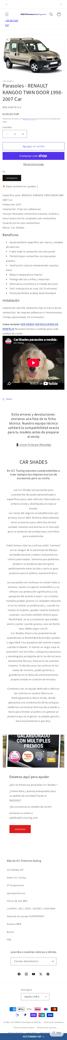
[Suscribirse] (52, 961)
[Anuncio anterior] (6, 4)
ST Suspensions (15, 885)
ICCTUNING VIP (15, 869)
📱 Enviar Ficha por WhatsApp (33, 444)
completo (12, 178)
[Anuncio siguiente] (60, 4)
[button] (33, 1036)
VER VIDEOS (27, 324)
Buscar (10, 931)
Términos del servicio (46, 1027)
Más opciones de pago (33, 164)
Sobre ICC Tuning (16, 877)
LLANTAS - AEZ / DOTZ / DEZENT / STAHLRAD (31, 908)
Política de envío (15, 1033)
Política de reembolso (54, 1022)
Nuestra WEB (14, 924)
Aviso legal (31, 1033)
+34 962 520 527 (11, 23)
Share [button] (9, 398)
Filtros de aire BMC (17, 900)
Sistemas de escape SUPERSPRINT (25, 916)
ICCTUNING (15, 1022)
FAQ (9, 939)
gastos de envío (29, 119)
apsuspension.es (16, 893)
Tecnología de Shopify (31, 1022)
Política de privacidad (24, 1027)
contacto (20, 829)
